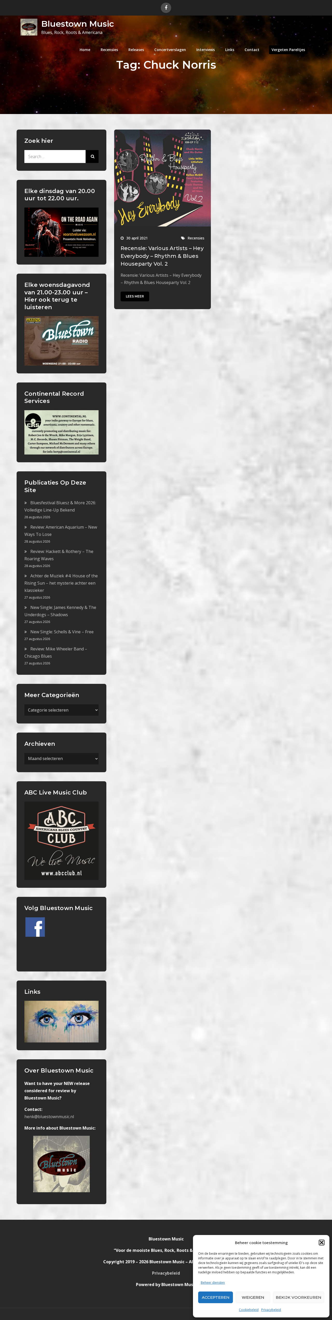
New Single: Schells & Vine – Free (62, 632)
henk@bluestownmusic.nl (49, 1116)
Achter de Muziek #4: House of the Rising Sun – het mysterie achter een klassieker (61, 583)
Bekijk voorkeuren (298, 1297)
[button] (321, 1242)
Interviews (205, 49)
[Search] (92, 156)
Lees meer (135, 296)
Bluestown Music (77, 24)
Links (229, 49)
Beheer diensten (213, 1282)
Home (85, 49)
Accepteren (216, 1297)
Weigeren (253, 1297)
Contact (252, 49)
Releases (136, 49)
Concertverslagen (170, 49)
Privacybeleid (271, 1310)
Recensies (109, 49)
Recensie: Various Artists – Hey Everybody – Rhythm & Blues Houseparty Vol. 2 (162, 256)
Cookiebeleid (249, 1310)
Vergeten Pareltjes (288, 49)
